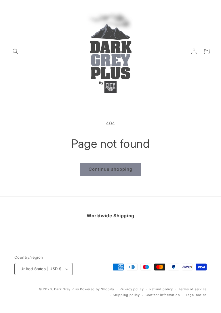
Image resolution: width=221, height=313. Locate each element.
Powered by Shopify (97, 289)
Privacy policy (132, 289)
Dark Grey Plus (66, 289)
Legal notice (196, 295)
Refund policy (161, 289)
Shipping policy (126, 295)
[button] (15, 51)
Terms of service (193, 289)
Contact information (163, 295)
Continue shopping (110, 169)
